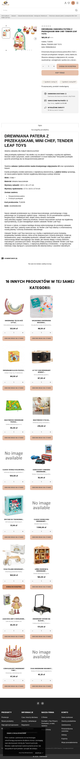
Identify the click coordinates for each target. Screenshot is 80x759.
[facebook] (38, 703)
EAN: (43, 47)
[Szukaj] (76, 10)
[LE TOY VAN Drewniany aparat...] (50, 350)
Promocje (5, 717)
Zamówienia (66, 725)
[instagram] (42, 703)
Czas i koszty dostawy (29, 717)
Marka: (43, 44)
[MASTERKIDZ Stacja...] (50, 400)
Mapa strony (46, 729)
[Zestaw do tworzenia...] (22, 499)
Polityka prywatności (26, 753)
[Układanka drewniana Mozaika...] (50, 300)
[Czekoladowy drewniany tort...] (22, 648)
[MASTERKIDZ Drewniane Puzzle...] (22, 400)
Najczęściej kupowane (9, 725)
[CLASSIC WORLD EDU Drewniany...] (50, 499)
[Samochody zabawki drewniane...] (50, 450)
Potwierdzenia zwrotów (67, 730)
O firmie (44, 717)
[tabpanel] (24, 38)
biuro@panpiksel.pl (68, 748)
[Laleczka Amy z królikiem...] (22, 599)
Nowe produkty (7, 721)
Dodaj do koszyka (67, 66)
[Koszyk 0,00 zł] (73, 3)
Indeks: (44, 41)
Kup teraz (60, 72)
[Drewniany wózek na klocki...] (50, 599)
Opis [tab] (40, 125)
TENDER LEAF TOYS (54, 44)
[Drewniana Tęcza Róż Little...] (22, 300)
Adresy (64, 735)
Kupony (64, 738)
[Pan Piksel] (8, 3)
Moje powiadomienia (69, 742)
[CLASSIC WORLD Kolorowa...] (22, 450)
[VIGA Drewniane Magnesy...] (50, 648)
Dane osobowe (67, 717)
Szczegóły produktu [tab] (40, 129)
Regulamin (25, 725)
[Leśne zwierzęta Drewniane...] (50, 549)
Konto (64, 712)
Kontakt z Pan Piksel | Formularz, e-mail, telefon (49, 723)
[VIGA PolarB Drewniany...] (22, 549)
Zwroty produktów (68, 721)
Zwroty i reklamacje (28, 721)
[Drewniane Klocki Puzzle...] (22, 350)
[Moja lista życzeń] (69, 3)
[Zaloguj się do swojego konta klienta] (65, 3)
